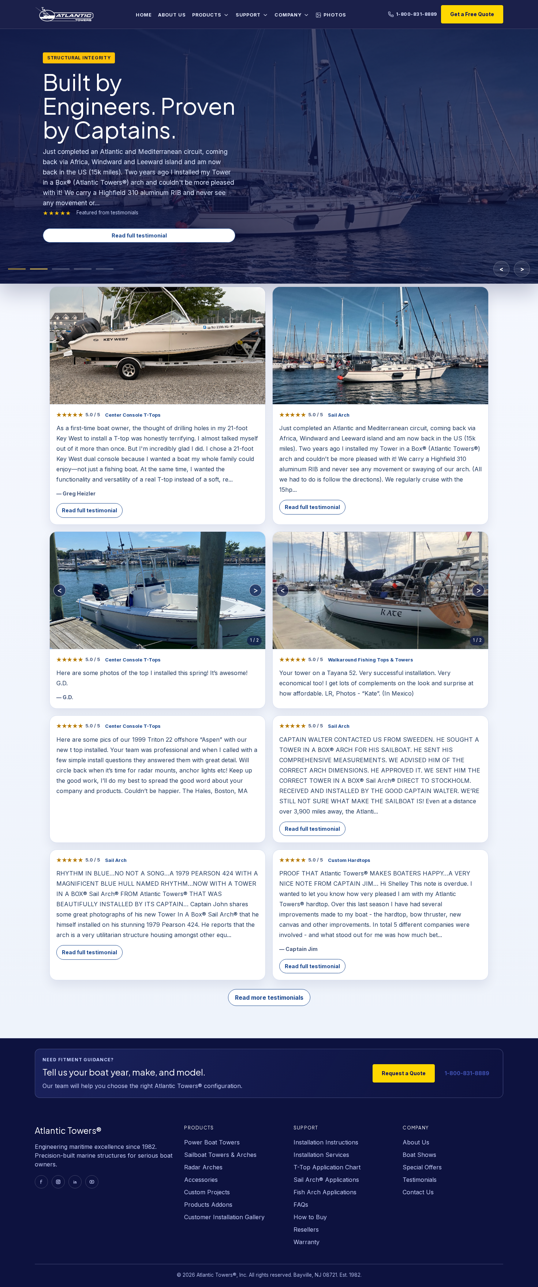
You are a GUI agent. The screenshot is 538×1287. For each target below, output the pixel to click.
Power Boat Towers (212, 1142)
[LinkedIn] (75, 1181)
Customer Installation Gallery (224, 1217)
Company (287, 15)
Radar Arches (203, 1167)
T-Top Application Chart (327, 1167)
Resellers (306, 1229)
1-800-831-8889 (416, 14)
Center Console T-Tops (133, 415)
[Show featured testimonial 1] (17, 269)
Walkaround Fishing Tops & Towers (370, 660)
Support (248, 15)
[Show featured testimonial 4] (82, 269)
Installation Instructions (326, 1142)
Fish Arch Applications (325, 1192)
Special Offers (422, 1167)
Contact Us (418, 1192)
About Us (172, 15)
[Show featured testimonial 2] (39, 269)
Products (206, 15)
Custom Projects (207, 1192)
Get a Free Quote (472, 14)
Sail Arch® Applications (326, 1179)
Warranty (307, 1242)
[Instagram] (58, 1181)
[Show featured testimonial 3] (61, 269)
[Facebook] (41, 1181)
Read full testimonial (139, 235)
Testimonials (420, 1179)
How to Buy (310, 1217)
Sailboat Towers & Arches (220, 1154)
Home (144, 15)
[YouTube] (91, 1181)
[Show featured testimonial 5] (104, 269)
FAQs (301, 1204)
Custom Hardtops (349, 860)
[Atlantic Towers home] (64, 14)
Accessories (201, 1179)
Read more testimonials (269, 997)
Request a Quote (404, 1073)
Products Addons (208, 1204)
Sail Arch (339, 415)
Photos (335, 15)
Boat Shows (419, 1154)
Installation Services (321, 1154)
